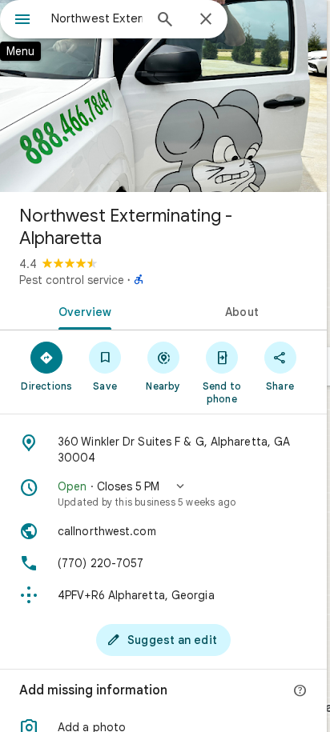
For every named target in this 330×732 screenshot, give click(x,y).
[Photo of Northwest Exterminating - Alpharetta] (163, 96)
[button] (163, 493)
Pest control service (71, 280)
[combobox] (97, 18)
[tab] (81, 310)
